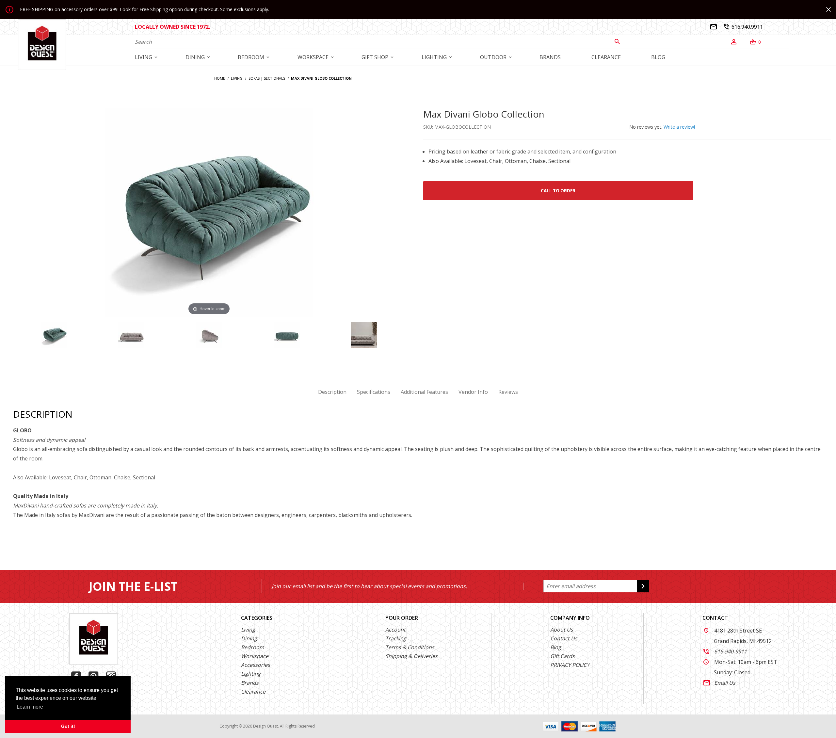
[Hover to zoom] (209, 211)
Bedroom (252, 647)
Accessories (255, 664)
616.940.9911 (743, 26)
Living (248, 629)
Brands (250, 682)
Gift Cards (562, 656)
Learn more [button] (30, 707)
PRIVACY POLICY (569, 664)
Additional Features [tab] (424, 391)
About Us (561, 629)
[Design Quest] (42, 44)
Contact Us (563, 638)
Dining (249, 638)
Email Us (719, 682)
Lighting (251, 673)
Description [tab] (332, 391)
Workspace (254, 656)
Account (395, 629)
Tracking (395, 638)
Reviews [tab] (508, 391)
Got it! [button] (68, 726)
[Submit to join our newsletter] (643, 586)
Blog (555, 647)
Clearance (253, 691)
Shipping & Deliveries (411, 656)
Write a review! (679, 127)
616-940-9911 (725, 651)
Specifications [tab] (373, 391)
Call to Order (558, 191)
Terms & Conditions (409, 647)
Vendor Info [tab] (473, 391)
